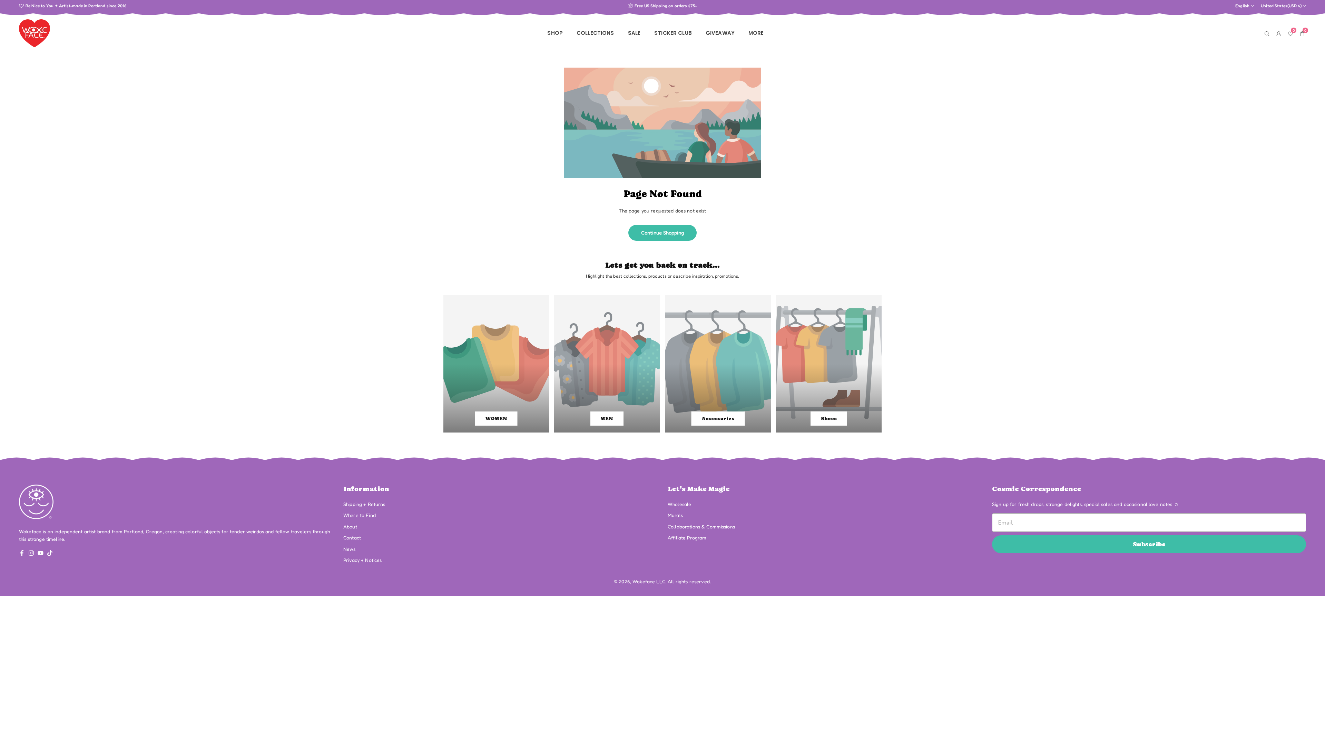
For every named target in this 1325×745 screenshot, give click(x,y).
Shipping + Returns (364, 504)
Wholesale (679, 504)
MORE (756, 33)
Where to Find (359, 515)
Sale (634, 33)
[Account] (1279, 33)
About (350, 526)
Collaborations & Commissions (701, 526)
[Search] (1267, 33)
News (349, 549)
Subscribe (1149, 544)
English (1242, 5)
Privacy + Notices (362, 560)
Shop (555, 33)
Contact (352, 537)
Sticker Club (673, 33)
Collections (595, 33)
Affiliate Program (687, 537)
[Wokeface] (34, 32)
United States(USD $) (1281, 5)
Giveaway (720, 33)
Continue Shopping (662, 232)
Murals (675, 515)
